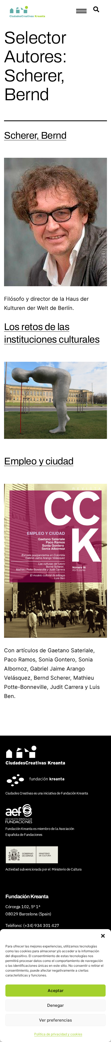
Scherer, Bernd (35, 135)
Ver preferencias (55, 1020)
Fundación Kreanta (74, 793)
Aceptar (56, 990)
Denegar (55, 1005)
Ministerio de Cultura (67, 869)
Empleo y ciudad (39, 461)
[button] (103, 936)
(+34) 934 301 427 (41, 925)
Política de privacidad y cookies (58, 1034)
